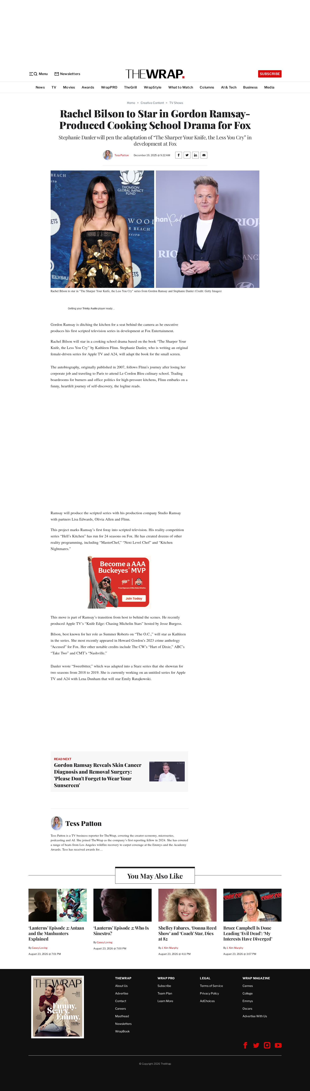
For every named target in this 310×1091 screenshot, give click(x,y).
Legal (205, 978)
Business (250, 87)
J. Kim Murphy (170, 947)
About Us (121, 986)
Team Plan (165, 993)
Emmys (248, 1001)
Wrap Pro (166, 978)
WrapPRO (109, 87)
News (40, 87)
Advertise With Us (255, 1016)
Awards (88, 87)
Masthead (122, 1016)
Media (269, 87)
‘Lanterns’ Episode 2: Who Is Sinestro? (121, 930)
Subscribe (270, 74)
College (248, 993)
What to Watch (180, 87)
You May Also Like (155, 875)
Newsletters (70, 74)
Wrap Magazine (256, 978)
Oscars (247, 1008)
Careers (120, 1008)
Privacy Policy (209, 993)
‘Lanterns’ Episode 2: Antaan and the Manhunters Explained (56, 933)
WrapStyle (153, 87)
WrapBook (122, 1031)
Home (131, 103)
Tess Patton (122, 155)
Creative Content (152, 103)
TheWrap (123, 978)
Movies (69, 87)
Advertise (121, 993)
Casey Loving (39, 947)
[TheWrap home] (155, 74)
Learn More (165, 1001)
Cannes (248, 986)
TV (53, 87)
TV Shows (176, 103)
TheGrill (130, 87)
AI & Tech (229, 87)
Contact (120, 1001)
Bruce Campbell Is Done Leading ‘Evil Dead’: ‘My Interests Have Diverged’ (247, 933)
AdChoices (207, 1001)
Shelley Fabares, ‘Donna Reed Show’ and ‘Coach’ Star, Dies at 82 (187, 933)
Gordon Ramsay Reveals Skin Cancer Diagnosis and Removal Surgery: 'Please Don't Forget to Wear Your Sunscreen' (97, 774)
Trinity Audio (89, 308)
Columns (207, 87)
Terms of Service (211, 986)
